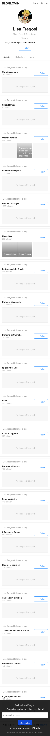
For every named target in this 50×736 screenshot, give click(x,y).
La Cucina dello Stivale (13, 269)
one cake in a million (12, 597)
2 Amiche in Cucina (11, 532)
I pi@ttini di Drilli (10, 367)
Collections (20, 57)
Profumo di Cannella (12, 334)
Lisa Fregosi (8, 67)
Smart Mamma (8, 104)
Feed (4, 400)
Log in (35, 3)
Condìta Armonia (10, 71)
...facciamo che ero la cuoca (15, 630)
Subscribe (25, 722)
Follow (26, 47)
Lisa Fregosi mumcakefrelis (23, 42)
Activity (7, 57)
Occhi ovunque (9, 137)
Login (37, 728)
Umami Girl (7, 236)
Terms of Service (37, 732)
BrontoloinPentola (11, 466)
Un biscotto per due (11, 663)
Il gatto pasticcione (11, 696)
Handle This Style (10, 203)
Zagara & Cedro (9, 499)
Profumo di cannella (11, 302)
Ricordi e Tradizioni (11, 564)
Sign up (44, 3)
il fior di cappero (10, 433)
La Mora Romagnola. (12, 170)
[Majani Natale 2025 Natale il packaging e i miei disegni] (9, 150)
